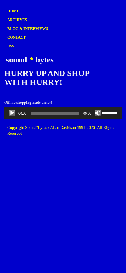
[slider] (110, 112)
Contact (16, 37)
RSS (10, 46)
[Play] (12, 113)
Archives (17, 20)
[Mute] (98, 113)
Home (13, 11)
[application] (63, 113)
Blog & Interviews (27, 28)
